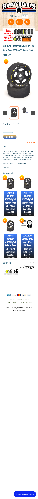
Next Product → (31, 142)
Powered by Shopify (19, 310)
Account (19, 22)
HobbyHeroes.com (21, 307)
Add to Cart (9, 137)
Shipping (29, 302)
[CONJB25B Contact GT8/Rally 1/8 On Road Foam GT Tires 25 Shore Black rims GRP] (14, 112)
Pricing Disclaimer (22, 300)
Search (11, 300)
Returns (21, 302)
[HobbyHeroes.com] (19, 12)
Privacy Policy (11, 302)
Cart (27, 22)
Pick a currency (15, 16)
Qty (4, 128)
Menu (11, 22)
